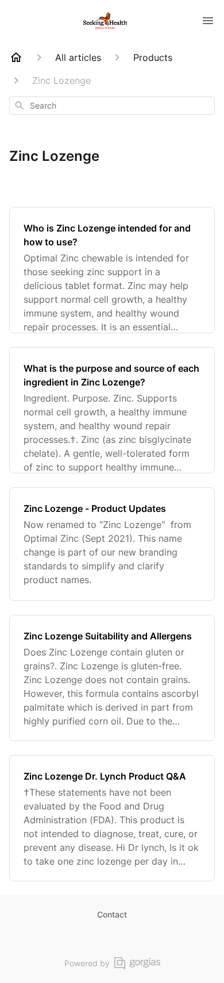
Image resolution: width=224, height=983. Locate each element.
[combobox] (112, 106)
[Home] (16, 57)
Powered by (87, 963)
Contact (112, 914)
